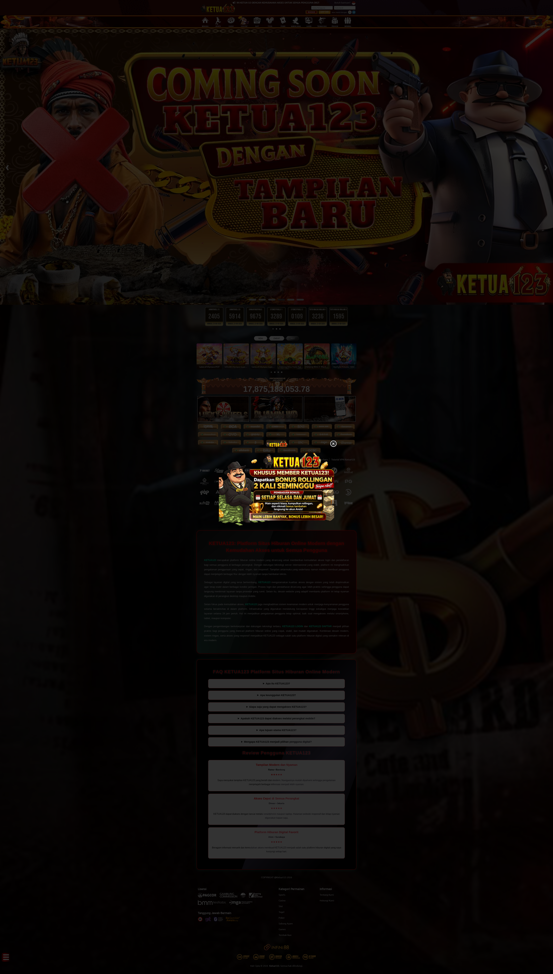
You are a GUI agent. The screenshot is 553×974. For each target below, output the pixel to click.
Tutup (333, 444)
